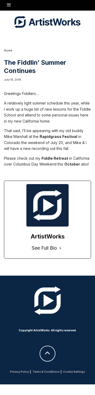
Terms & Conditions (46, 371)
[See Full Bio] (60, 248)
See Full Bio (44, 248)
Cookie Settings (74, 371)
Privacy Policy (19, 371)
